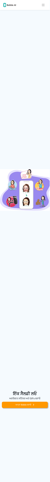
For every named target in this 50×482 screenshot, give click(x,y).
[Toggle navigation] (43, 5)
